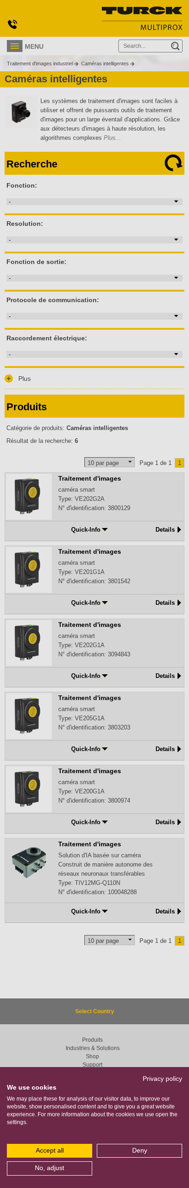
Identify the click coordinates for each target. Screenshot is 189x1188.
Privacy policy (162, 1078)
